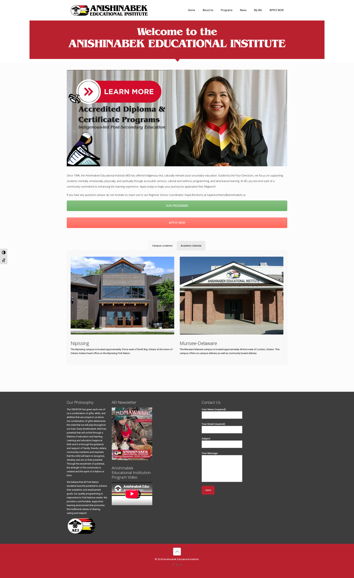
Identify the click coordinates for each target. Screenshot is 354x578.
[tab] (162, 245)
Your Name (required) (214, 409)
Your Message (210, 453)
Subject (206, 438)
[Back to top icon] (177, 551)
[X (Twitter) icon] (177, 565)
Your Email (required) (213, 424)
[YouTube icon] (181, 565)
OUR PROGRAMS (177, 206)
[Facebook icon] (173, 565)
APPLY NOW (177, 223)
